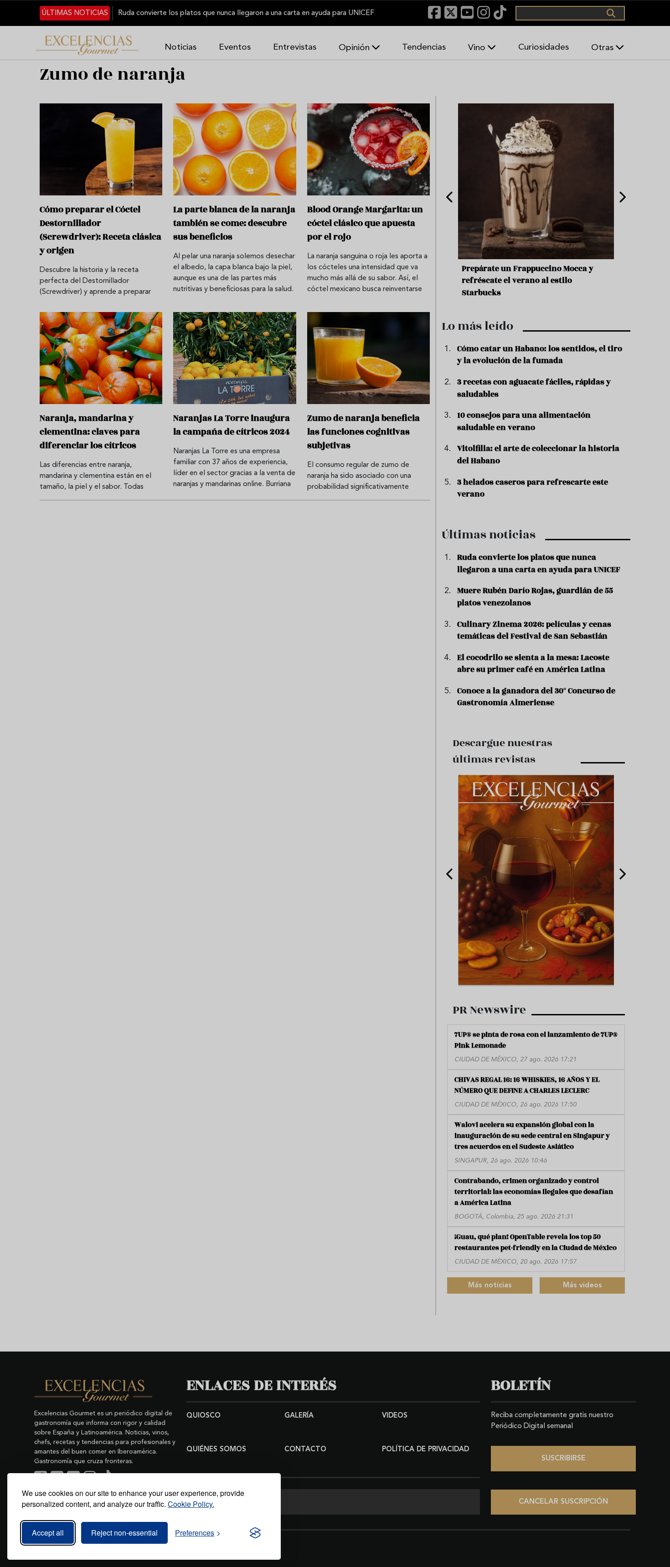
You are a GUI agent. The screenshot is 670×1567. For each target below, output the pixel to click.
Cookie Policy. (191, 1504)
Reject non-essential (124, 1532)
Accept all (48, 1532)
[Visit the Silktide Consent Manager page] (255, 1533)
